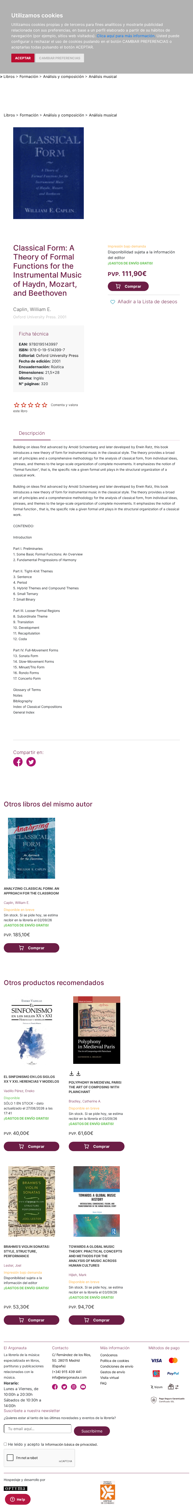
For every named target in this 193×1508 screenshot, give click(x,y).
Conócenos (108, 1355)
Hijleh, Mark (77, 1275)
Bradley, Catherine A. (85, 1101)
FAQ (103, 1383)
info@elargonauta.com (69, 1377)
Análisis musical (103, 76)
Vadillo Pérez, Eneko (19, 1091)
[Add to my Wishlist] (113, 302)
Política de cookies (114, 1361)
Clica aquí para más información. (126, 35)
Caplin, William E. (16, 903)
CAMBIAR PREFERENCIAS (59, 58)
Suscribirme (91, 1431)
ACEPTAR (23, 58)
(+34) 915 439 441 (67, 1372)
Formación (29, 76)
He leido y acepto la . (53, 1444)
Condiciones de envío (116, 1366)
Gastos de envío (112, 1372)
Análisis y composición (63, 76)
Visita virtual (109, 1378)
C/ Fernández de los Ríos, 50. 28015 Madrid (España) (71, 1360)
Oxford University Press (57, 355)
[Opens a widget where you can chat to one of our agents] (18, 1500)
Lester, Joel (12, 1265)
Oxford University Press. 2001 (39, 317)
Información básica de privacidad (71, 1444)
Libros (9, 76)
